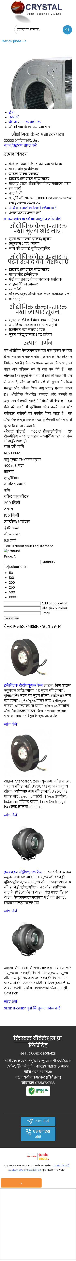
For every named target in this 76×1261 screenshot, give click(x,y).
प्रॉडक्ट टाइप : (41, 711)
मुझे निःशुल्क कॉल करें (43, 1008)
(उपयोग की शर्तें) (61, 1165)
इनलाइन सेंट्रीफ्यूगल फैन (23, 872)
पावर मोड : (51, 700)
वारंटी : (11, 705)
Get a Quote (11, 41)
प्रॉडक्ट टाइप (18, 294)
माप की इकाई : (47, 791)
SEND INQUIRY (15, 1008)
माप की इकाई (19, 248)
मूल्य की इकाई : (27, 786)
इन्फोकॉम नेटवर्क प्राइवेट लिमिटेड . (25, 1170)
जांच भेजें (54, 219)
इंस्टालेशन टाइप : (38, 705)
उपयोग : (35, 988)
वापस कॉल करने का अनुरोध (25, 219)
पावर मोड (16, 274)
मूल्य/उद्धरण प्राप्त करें (20, 145)
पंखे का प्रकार (19, 279)
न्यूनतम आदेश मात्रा (24, 243)
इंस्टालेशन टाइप (21, 269)
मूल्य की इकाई (20, 239)
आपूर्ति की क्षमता (21, 325)
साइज (13, 284)
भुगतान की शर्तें (20, 320)
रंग (11, 289)
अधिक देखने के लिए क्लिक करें (32, 208)
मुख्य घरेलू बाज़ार (22, 334)
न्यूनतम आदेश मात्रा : (22, 690)
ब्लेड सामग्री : (27, 806)
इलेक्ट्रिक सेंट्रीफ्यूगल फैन (23, 685)
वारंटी (13, 299)
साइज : (57, 685)
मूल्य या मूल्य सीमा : (42, 695)
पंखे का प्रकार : (31, 716)
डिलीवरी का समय (22, 329)
